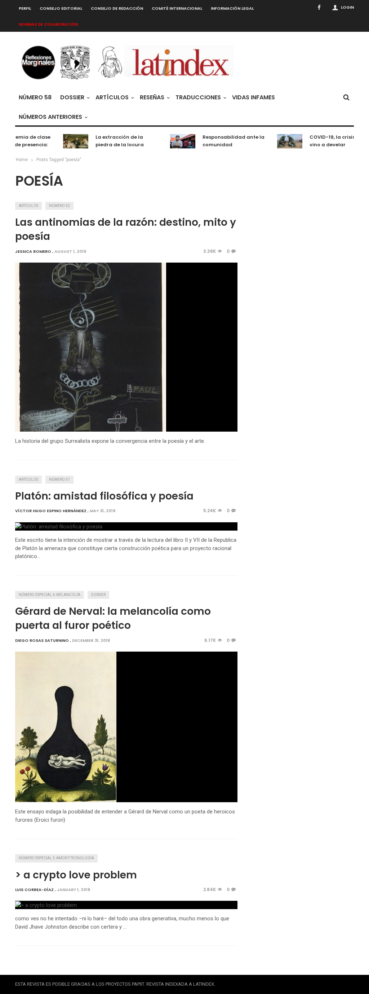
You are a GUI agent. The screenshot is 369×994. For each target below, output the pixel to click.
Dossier (72, 97)
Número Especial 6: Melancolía (49, 595)
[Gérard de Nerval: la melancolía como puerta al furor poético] (65, 727)
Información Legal (232, 8)
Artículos (112, 97)
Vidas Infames (253, 97)
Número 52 (59, 206)
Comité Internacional (177, 8)
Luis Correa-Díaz (34, 890)
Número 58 (35, 97)
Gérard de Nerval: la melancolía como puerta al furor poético (113, 618)
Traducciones (198, 97)
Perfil (25, 8)
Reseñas (152, 97)
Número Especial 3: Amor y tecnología (56, 858)
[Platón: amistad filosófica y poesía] (58, 526)
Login (347, 7)
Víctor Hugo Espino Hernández (50, 511)
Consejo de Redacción (117, 8)
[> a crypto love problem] (46, 905)
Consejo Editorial (61, 8)
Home (22, 159)
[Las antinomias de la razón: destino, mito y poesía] (90, 347)
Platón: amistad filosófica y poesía (104, 496)
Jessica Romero (33, 251)
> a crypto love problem (76, 875)
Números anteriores (50, 117)
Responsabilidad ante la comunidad (227, 141)
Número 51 (59, 479)
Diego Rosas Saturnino (42, 640)
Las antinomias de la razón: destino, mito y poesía (125, 229)
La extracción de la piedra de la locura (113, 141)
